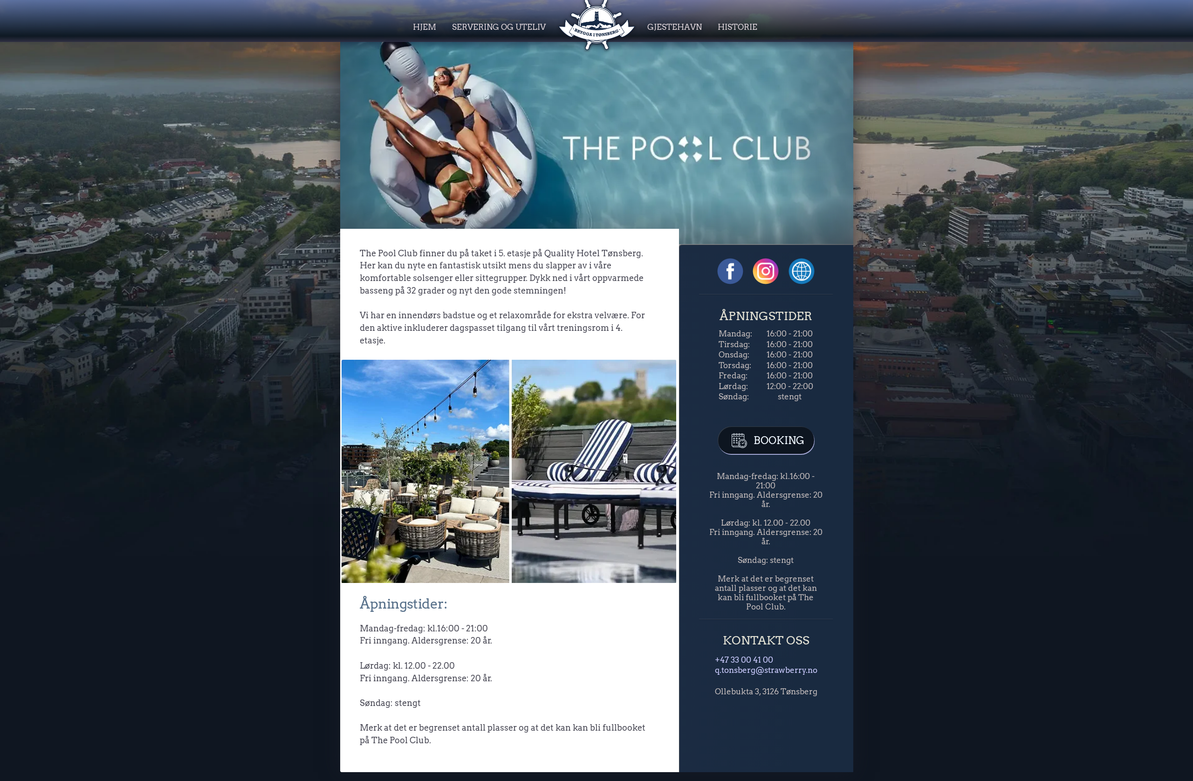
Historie (737, 27)
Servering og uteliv (499, 27)
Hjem (424, 27)
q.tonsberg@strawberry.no (766, 670)
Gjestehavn (674, 27)
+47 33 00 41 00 (744, 660)
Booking (777, 440)
